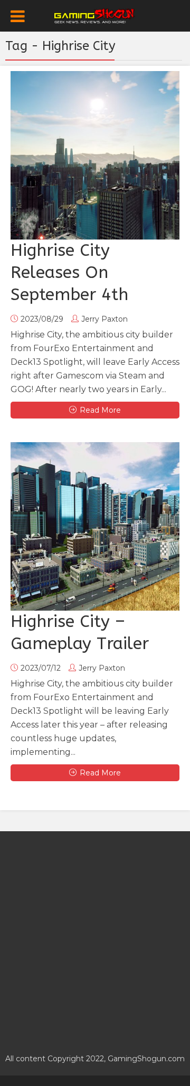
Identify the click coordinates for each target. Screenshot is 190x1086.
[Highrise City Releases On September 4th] (95, 155)
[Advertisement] (95, 936)
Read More (100, 410)
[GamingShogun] (95, 14)
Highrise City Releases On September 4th (69, 272)
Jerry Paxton (104, 319)
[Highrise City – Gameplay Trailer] (95, 526)
